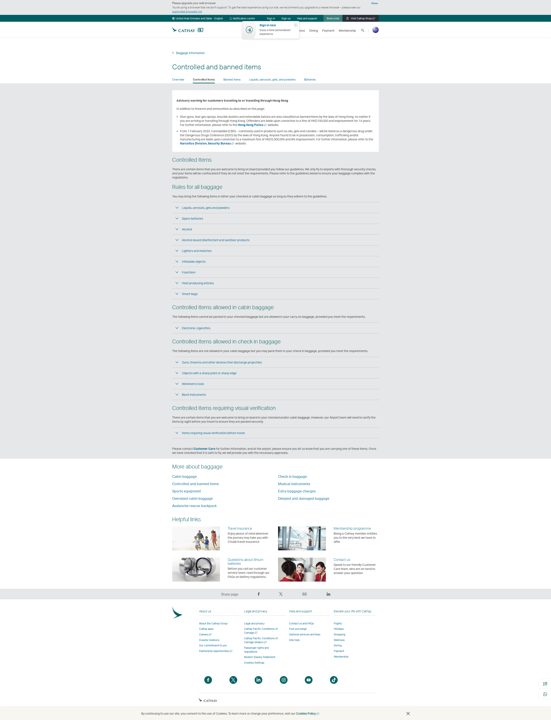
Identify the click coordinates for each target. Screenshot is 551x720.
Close (374, 3)
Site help (294, 640)
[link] (286, 18)
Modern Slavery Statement (259, 657)
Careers (205, 634)
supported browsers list (187, 11)
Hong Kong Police (251, 125)
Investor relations (209, 640)
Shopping (339, 634)
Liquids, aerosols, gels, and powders (272, 79)
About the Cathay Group (213, 623)
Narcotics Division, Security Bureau (206, 143)
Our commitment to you (213, 645)
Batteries (310, 79)
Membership (341, 656)
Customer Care (204, 448)
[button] (197, 18)
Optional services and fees (304, 634)
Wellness (339, 640)
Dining (338, 645)
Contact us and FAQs (301, 623)
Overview (178, 79)
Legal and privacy (254, 623)
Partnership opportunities (216, 651)
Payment (339, 651)
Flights (338, 623)
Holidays (339, 628)
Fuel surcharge (298, 628)
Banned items (232, 79)
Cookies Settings (254, 662)
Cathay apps (206, 628)
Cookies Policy (308, 713)
